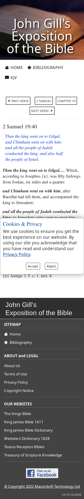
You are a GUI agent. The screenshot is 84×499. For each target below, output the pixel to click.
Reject (51, 266)
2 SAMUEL (43, 101)
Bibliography (47, 67)
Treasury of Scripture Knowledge (33, 455)
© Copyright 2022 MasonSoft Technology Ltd (42, 486)
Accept (33, 266)
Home (16, 67)
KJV (13, 77)
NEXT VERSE (40, 111)
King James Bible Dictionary (28, 430)
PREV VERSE (20, 101)
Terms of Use (15, 373)
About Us (12, 365)
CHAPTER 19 (66, 101)
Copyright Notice (19, 390)
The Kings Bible (17, 413)
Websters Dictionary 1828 (27, 438)
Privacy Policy (16, 382)
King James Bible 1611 (23, 421)
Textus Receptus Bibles (24, 446)
